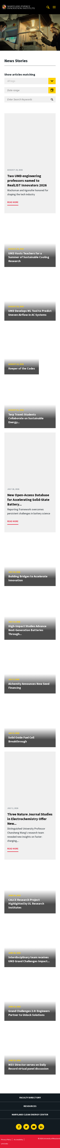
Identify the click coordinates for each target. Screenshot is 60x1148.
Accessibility (18, 1139)
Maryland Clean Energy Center (30, 1114)
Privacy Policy (6, 1139)
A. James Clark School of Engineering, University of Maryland (18, 2)
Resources (30, 1106)
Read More (12, 202)
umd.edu (4, 1143)
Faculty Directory (30, 1097)
